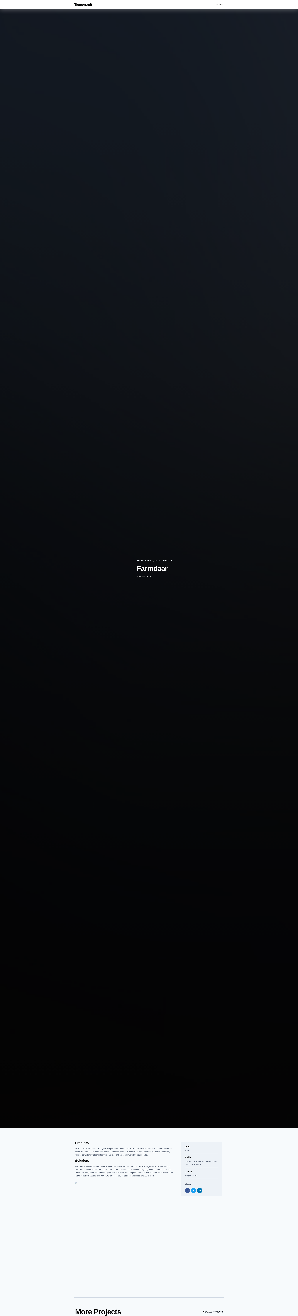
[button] (187, 1190)
